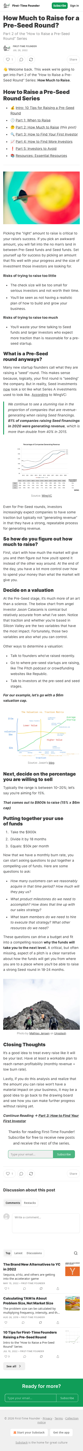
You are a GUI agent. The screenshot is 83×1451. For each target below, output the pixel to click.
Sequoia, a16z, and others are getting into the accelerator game (29, 1276)
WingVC (47, 495)
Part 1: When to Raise (33, 120)
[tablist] (20, 1203)
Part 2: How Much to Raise (37, 127)
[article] (41, 1276)
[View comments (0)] (21, 59)
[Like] (5, 1322)
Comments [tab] (13, 1203)
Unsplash (60, 1033)
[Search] (76, 1253)
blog (51, 762)
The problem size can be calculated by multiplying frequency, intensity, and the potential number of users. (31, 1310)
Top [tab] (8, 1253)
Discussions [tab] (34, 1253)
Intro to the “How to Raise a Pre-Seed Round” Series (28, 1344)
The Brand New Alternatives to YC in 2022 (31, 1266)
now (6, 389)
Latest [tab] (18, 1253)
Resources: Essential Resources (41, 156)
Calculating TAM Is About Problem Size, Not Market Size (28, 1300)
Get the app (61, 1432)
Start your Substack (31, 1432)
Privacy (47, 1418)
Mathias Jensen (39, 1033)
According (40, 395)
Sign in (74, 5)
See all (11, 1366)
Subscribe (59, 5)
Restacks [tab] (30, 1203)
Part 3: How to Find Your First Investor (47, 134)
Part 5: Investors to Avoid (36, 149)
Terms (59, 1418)
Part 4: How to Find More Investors (44, 142)
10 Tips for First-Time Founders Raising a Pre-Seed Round (30, 1334)
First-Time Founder (25, 46)
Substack (22, 1442)
